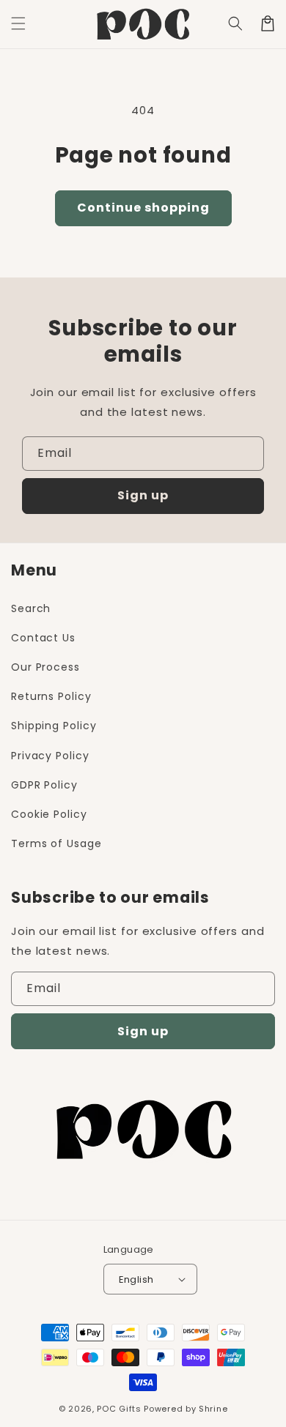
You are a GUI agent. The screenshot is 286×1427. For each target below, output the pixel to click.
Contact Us (43, 637)
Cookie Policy (49, 814)
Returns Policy (51, 696)
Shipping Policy (54, 725)
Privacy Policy (50, 755)
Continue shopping (143, 207)
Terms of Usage (56, 843)
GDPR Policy (44, 785)
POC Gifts (119, 1409)
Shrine (213, 1409)
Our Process (45, 667)
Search (31, 608)
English (136, 1279)
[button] (235, 23)
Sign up (143, 495)
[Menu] (18, 23)
